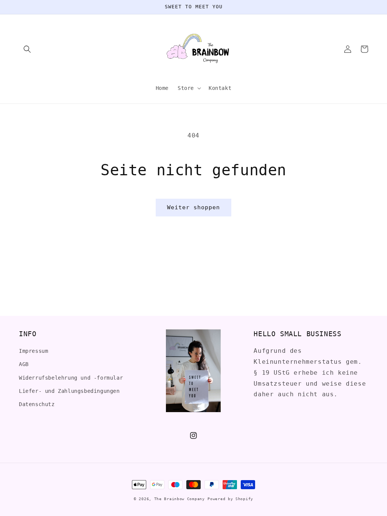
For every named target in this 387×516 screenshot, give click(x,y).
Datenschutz (37, 404)
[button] (27, 49)
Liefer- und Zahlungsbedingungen (69, 391)
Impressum (33, 351)
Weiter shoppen (193, 207)
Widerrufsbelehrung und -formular (71, 378)
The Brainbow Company (179, 499)
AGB (24, 364)
